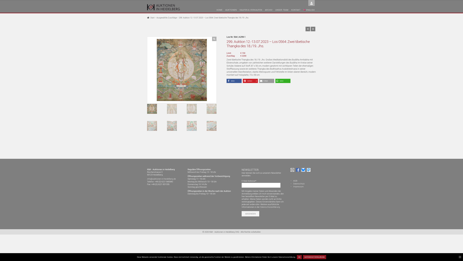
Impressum (298, 186)
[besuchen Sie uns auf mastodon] (308, 170)
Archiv (268, 10)
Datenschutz (299, 183)
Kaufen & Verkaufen (251, 10)
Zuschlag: (231, 55)
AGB (295, 180)
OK (299, 257)
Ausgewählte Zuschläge (167, 17)
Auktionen (231, 10)
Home (219, 10)
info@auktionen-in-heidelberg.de (161, 178)
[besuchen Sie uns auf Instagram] (292, 170)
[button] (214, 39)
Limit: (229, 53)
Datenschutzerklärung (270, 207)
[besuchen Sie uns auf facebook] (298, 170)
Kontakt (295, 10)
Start (152, 17)
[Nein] (460, 257)
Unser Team (281, 10)
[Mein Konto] (311, 3)
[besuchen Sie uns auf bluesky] (303, 170)
